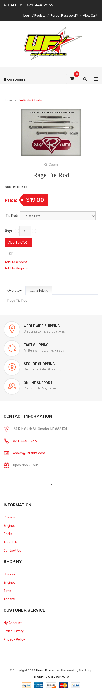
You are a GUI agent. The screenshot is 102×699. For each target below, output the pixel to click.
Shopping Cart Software (51, 676)
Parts (8, 534)
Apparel (9, 599)
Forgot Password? (64, 15)
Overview (14, 290)
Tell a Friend (39, 290)
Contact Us (12, 551)
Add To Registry (17, 268)
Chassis (9, 517)
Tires (7, 591)
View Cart (90, 15)
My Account (13, 623)
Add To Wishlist (16, 262)
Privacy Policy (14, 640)
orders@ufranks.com (29, 453)
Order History (14, 631)
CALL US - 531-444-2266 (30, 5)
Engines (9, 526)
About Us (11, 542)
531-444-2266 (25, 441)
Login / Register (35, 15)
